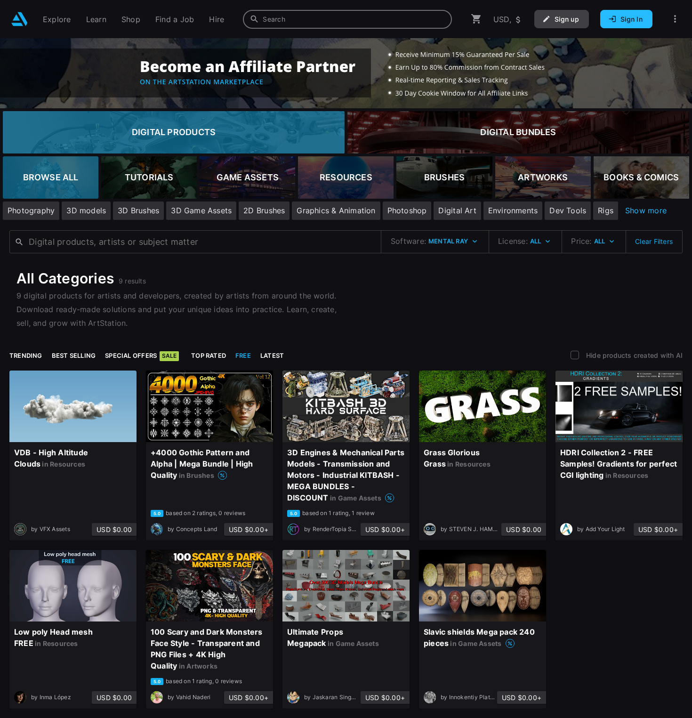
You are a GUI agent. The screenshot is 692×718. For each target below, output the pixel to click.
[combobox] (347, 19)
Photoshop (407, 210)
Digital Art (457, 210)
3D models (86, 210)
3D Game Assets (201, 210)
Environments (513, 210)
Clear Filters (654, 241)
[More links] (675, 19)
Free (243, 355)
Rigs (605, 210)
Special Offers (141, 355)
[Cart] (476, 19)
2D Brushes (264, 210)
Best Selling (74, 355)
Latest (272, 355)
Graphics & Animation (336, 210)
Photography (31, 210)
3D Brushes (138, 210)
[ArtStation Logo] (19, 19)
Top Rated (208, 355)
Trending (25, 355)
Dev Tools (567, 210)
